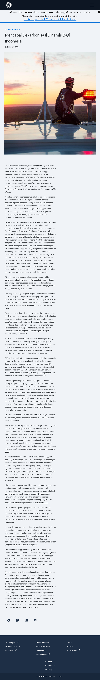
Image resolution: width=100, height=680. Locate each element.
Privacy (70, 647)
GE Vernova (49, 19)
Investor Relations (43, 647)
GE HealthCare (67, 19)
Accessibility (73, 651)
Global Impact (43, 654)
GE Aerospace (32, 19)
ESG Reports (41, 651)
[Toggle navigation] (92, 5)
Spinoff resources (43, 643)
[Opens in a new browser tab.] (9, 620)
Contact (48, 662)
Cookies (50, 666)
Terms (69, 643)
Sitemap (48, 670)
